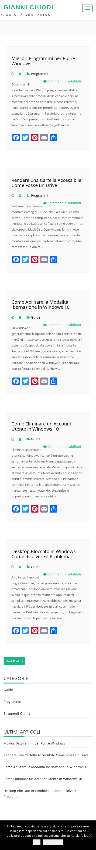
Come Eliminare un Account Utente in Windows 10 (41, 426)
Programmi (39, 73)
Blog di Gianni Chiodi (27, 15)
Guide (35, 317)
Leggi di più (53, 842)
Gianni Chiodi (28, 7)
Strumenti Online (17, 713)
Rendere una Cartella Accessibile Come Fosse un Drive (46, 182)
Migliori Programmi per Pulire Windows (43, 61)
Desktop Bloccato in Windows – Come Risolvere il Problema (45, 554)
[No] (90, 835)
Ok (37, 842)
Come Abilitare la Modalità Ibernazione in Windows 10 (40, 304)
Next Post (13, 661)
